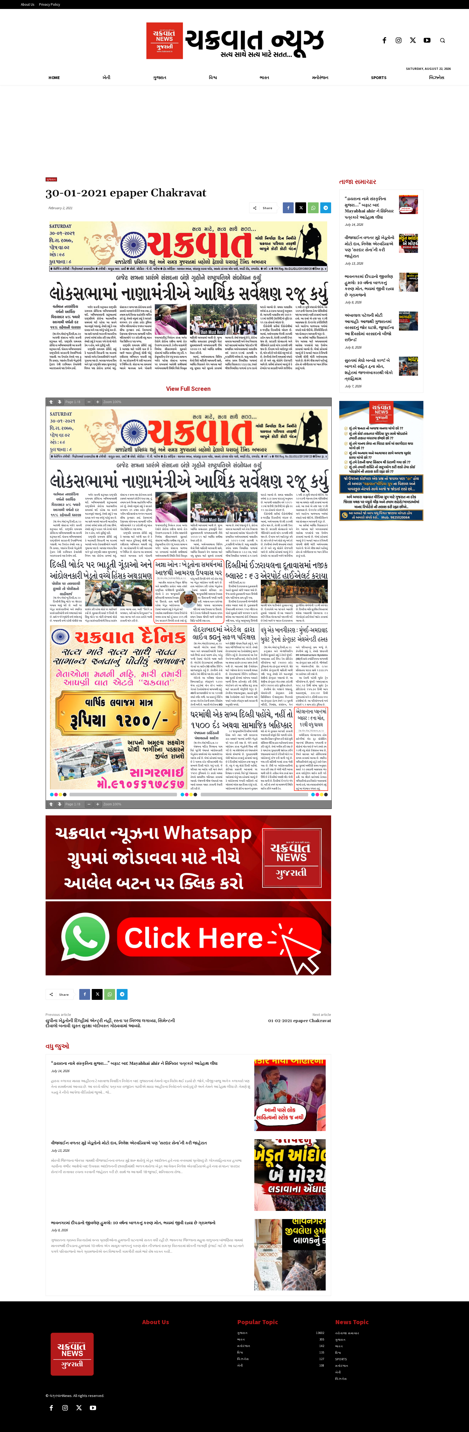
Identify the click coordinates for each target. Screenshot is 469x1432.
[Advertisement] (234, 137)
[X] (300, 207)
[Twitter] (413, 41)
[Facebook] (384, 41)
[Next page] (60, 402)
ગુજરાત (51, 179)
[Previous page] (51, 402)
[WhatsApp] (313, 207)
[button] (442, 40)
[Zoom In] (98, 402)
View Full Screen (188, 388)
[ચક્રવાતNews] (90, 1355)
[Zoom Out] (89, 402)
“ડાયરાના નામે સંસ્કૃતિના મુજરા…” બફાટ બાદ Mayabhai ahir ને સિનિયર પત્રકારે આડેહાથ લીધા (134, 1063)
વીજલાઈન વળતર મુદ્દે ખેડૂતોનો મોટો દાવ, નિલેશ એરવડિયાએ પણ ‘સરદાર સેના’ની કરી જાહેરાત (129, 1143)
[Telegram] (325, 207)
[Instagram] (398, 41)
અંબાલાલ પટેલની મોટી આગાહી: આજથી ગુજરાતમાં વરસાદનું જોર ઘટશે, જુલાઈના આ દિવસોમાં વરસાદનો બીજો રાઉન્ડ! (369, 328)
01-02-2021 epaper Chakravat (299, 1020)
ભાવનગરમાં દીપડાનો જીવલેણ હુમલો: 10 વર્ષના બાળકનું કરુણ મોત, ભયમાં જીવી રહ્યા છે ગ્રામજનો (133, 1223)
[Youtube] (427, 41)
